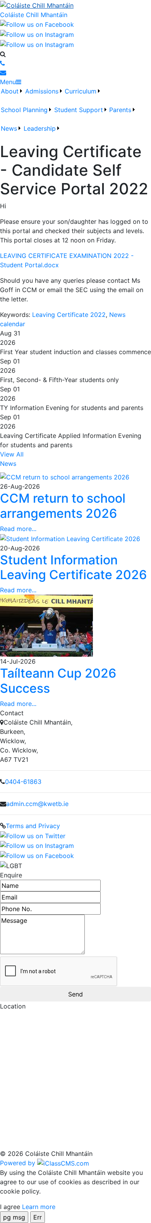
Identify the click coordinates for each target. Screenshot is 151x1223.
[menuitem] (12, 95)
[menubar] (75, 114)
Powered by (18, 1163)
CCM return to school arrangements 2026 (62, 506)
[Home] (75, 5)
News (9, 128)
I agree (10, 1207)
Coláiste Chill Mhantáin (33, 15)
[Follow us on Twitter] (37, 44)
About (10, 91)
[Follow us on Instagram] (37, 34)
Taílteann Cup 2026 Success (58, 680)
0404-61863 (23, 781)
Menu (8, 82)
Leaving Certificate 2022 (69, 314)
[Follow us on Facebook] (37, 24)
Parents (120, 110)
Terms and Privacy (33, 826)
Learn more (38, 1207)
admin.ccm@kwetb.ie (37, 804)
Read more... (18, 529)
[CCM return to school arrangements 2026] (64, 477)
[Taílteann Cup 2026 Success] (46, 625)
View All (12, 454)
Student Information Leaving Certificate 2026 (73, 567)
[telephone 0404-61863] (2, 63)
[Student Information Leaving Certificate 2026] (70, 538)
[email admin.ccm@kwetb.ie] (3, 72)
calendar (12, 324)
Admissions (41, 91)
